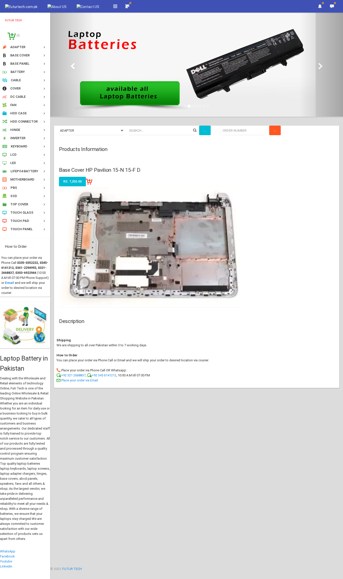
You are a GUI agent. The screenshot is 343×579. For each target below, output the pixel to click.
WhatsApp (7, 551)
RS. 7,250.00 (72, 181)
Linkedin (6, 566)
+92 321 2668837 (73, 375)
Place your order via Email (79, 380)
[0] (18, 35)
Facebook (7, 556)
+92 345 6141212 (104, 375)
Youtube (6, 561)
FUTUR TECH (72, 569)
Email (9, 283)
